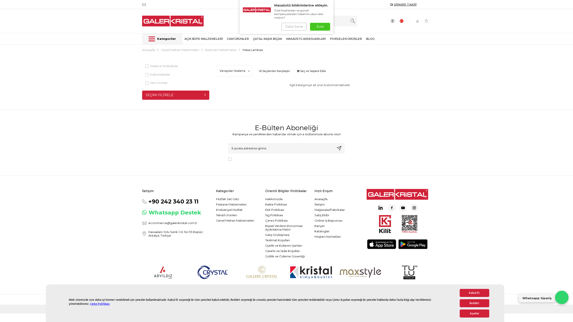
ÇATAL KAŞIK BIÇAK (267, 38)
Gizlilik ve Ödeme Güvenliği (285, 256)
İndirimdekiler (160, 74)
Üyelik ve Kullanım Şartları (283, 245)
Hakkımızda (273, 199)
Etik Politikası (274, 210)
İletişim (319, 204)
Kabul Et (474, 292)
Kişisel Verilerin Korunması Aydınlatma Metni (284, 227)
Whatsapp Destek (175, 212)
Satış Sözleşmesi (277, 235)
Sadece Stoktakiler (164, 66)
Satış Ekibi (321, 215)
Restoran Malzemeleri (221, 50)
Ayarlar (474, 313)
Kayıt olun (339, 148)
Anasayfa (148, 50)
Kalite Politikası (276, 204)
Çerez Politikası (100, 303)
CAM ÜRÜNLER (238, 38)
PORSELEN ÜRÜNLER (346, 38)
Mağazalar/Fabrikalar (329, 210)
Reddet (474, 303)
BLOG (370, 38)
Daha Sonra (294, 27)
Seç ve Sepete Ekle (312, 71)
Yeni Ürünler (159, 83)
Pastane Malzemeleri (231, 204)
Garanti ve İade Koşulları (282, 251)
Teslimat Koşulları (277, 240)
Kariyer (319, 226)
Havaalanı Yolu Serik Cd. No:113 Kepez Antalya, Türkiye (175, 233)
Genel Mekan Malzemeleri (180, 50)
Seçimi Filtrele (159, 95)
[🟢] (562, 297)
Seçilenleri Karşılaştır (276, 71)
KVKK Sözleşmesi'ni (249, 159)
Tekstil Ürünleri (226, 215)
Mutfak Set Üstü (227, 199)
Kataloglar (321, 231)
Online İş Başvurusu (328, 220)
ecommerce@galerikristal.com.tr (172, 223)
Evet (320, 27)
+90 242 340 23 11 (173, 201)
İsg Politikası (274, 215)
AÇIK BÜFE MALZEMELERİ (203, 38)
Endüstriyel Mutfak (229, 210)
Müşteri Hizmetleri (327, 236)
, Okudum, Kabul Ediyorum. (270, 159)
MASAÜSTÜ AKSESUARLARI (306, 38)
